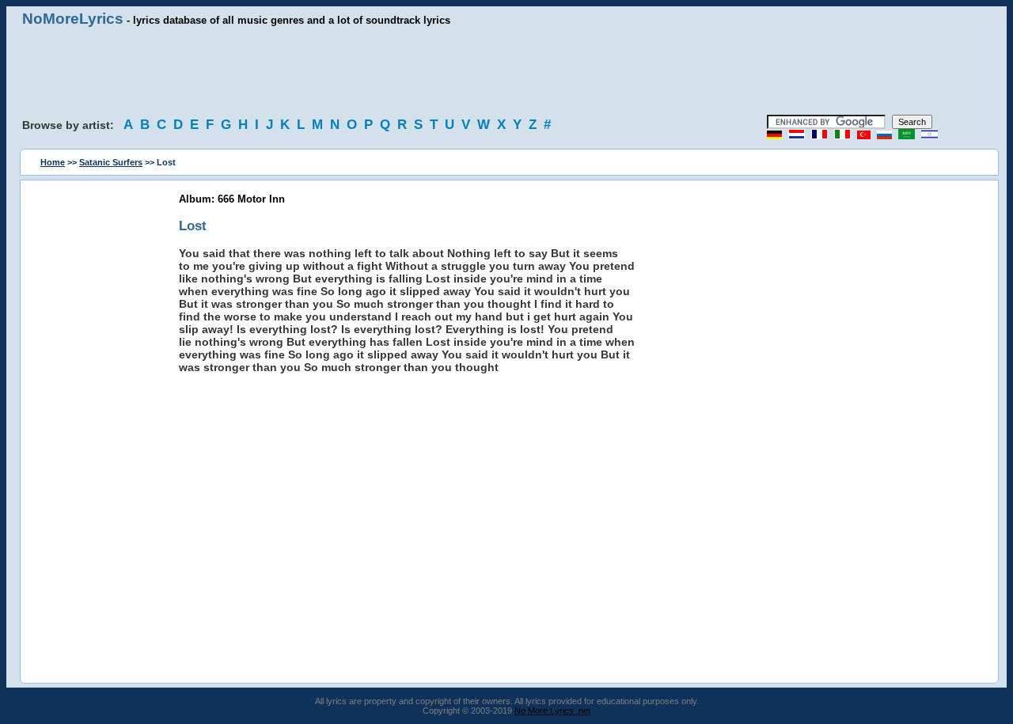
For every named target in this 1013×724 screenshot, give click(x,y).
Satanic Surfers (110, 162)
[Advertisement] (506, 71)
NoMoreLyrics (72, 18)
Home (52, 162)
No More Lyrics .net (552, 710)
